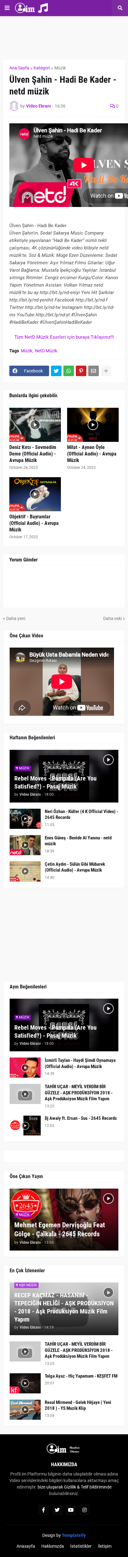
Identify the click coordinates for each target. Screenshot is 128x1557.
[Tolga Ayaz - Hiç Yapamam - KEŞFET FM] (25, 1383)
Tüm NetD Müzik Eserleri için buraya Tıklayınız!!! (64, 337)
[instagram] (84, 1510)
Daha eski (112, 618)
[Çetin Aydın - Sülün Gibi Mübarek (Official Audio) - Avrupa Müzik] (25, 871)
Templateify (74, 1535)
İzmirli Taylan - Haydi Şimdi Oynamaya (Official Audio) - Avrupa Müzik (80, 1063)
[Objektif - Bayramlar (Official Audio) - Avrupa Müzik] (35, 494)
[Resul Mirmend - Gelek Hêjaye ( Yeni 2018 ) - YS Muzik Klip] (25, 1410)
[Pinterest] (81, 371)
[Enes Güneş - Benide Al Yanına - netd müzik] (25, 845)
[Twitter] (56, 371)
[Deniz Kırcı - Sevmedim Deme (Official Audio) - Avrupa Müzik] (35, 425)
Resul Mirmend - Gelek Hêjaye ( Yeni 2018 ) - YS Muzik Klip (78, 1405)
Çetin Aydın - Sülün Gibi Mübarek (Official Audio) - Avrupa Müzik (75, 867)
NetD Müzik (46, 351)
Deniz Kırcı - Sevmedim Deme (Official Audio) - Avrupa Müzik (32, 453)
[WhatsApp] (68, 371)
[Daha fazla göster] (106, 371)
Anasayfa (25, 1546)
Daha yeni (15, 618)
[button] (7, 8)
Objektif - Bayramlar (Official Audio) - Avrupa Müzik (34, 523)
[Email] (93, 371)
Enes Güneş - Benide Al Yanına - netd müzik (78, 841)
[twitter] (57, 1510)
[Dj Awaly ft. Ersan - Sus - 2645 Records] (25, 1125)
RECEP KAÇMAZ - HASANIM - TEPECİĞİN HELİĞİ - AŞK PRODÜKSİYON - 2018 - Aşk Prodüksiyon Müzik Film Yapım (64, 1307)
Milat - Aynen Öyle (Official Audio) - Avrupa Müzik (92, 453)
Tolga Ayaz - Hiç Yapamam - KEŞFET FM (81, 1376)
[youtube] (71, 1510)
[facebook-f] (43, 1510)
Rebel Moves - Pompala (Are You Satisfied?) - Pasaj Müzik (55, 782)
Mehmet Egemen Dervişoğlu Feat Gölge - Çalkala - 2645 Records (59, 1229)
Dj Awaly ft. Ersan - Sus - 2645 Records (81, 1118)
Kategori (42, 68)
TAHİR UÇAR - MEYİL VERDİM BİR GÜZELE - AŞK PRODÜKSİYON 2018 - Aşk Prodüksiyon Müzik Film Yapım (78, 1093)
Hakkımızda (52, 1546)
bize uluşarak (50, 1486)
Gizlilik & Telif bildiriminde (88, 1486)
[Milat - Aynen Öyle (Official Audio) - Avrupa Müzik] (93, 425)
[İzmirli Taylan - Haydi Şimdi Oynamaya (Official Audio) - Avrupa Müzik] (25, 1068)
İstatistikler (81, 1546)
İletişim (105, 1546)
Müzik (60, 68)
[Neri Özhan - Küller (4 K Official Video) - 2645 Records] (25, 819)
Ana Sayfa (19, 68)
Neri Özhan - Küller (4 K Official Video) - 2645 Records (81, 814)
